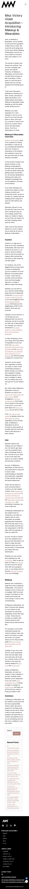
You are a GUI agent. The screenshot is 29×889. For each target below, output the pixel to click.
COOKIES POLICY (7, 864)
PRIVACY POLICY (7, 856)
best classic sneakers (12, 418)
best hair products (16, 571)
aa (7, 745)
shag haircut (19, 562)
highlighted (8, 560)
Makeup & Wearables (12, 140)
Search (9, 730)
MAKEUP (5, 833)
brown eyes (15, 665)
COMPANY (5, 851)
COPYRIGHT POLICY (8, 861)
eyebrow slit (9, 687)
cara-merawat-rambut (13, 748)
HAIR (4, 836)
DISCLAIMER (6, 866)
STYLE (4, 843)
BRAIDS (5, 838)
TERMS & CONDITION (8, 859)
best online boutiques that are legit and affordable (14, 347)
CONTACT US (6, 854)
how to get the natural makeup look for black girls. (13, 644)
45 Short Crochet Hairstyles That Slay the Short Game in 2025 (13, 774)
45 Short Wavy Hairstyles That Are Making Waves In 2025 (13, 806)
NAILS (4, 841)
